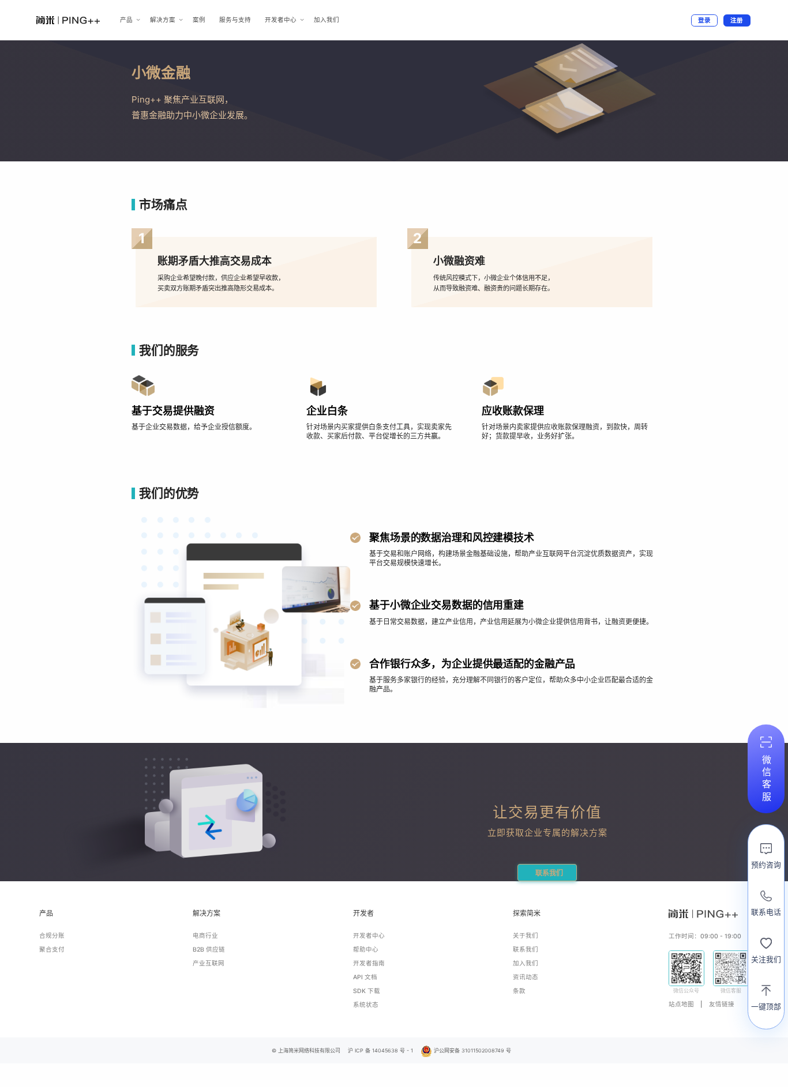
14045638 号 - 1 (392, 1050)
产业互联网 (208, 963)
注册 (736, 20)
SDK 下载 (366, 991)
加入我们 (326, 20)
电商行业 (205, 935)
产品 (126, 20)
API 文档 (365, 977)
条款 (519, 991)
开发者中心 (281, 20)
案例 (199, 20)
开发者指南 (369, 963)
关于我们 (525, 935)
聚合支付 (52, 949)
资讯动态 (525, 977)
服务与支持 (235, 20)
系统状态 (365, 1005)
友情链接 (721, 1004)
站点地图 (681, 1004)
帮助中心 (365, 949)
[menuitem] (128, 20)
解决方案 (162, 20)
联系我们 (549, 873)
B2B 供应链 (209, 949)
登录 (704, 20)
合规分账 (52, 935)
